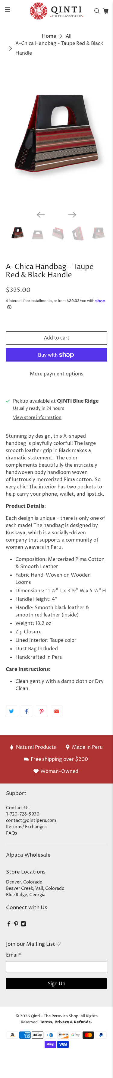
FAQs (11, 833)
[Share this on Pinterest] (41, 711)
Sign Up (56, 983)
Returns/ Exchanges (26, 827)
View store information (37, 417)
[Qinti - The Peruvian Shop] (56, 11)
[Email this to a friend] (56, 711)
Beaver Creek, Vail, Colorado (35, 888)
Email (13, 955)
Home (49, 36)
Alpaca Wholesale (28, 855)
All (68, 36)
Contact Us (18, 808)
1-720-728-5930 (22, 814)
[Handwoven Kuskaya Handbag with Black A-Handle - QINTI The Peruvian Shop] (56, 137)
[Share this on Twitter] (11, 711)
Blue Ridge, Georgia (26, 895)
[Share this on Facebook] (26, 711)
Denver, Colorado (24, 882)
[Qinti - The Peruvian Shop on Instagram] (23, 925)
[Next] (72, 214)
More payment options (56, 374)
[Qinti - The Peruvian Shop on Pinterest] (16, 925)
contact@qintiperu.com (31, 820)
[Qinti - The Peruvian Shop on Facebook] (9, 925)
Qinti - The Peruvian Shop (54, 1016)
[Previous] (40, 214)
